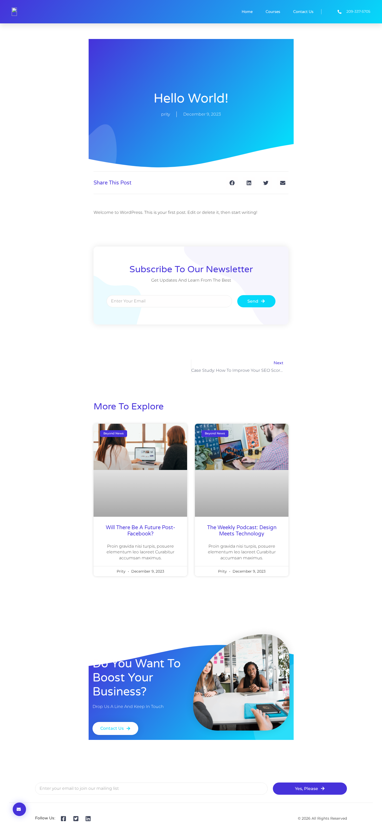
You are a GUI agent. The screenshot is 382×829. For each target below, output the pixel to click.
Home (247, 11)
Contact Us (303, 11)
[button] (232, 183)
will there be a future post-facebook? (140, 531)
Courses (273, 11)
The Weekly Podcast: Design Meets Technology (241, 531)
